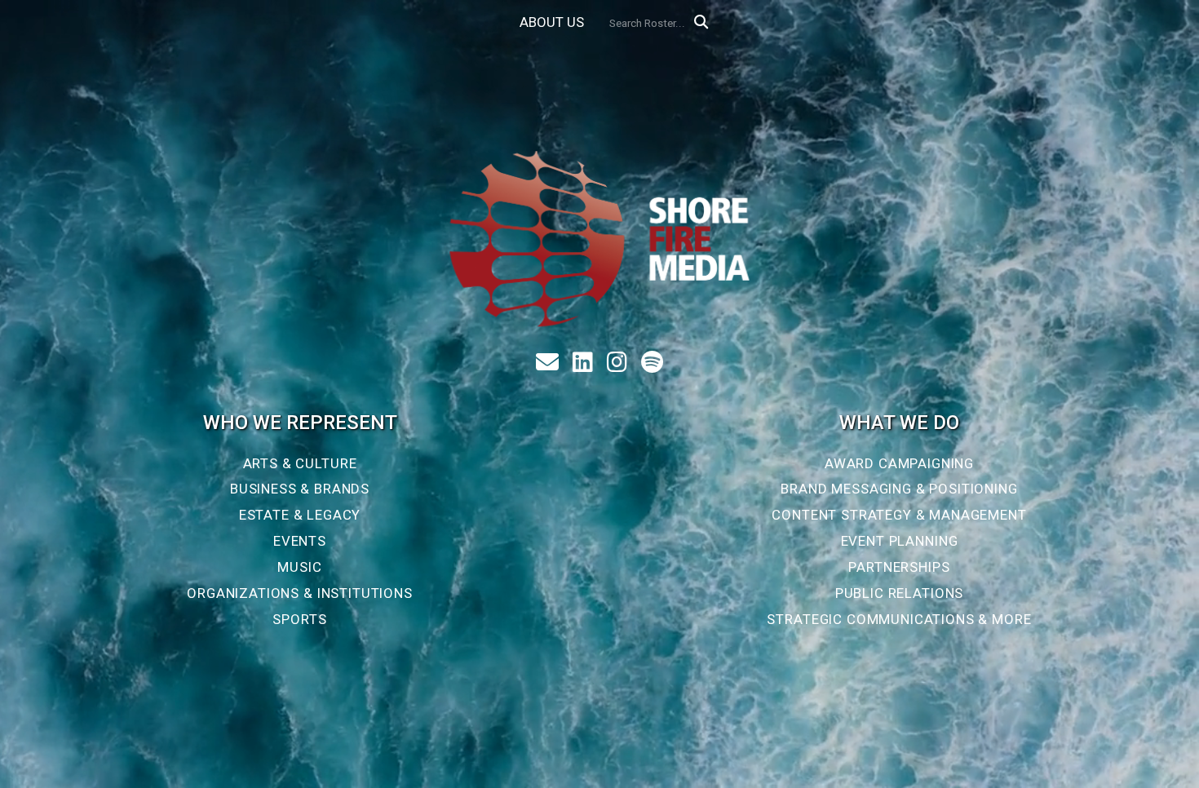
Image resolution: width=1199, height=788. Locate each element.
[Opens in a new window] (587, 362)
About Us (552, 22)
